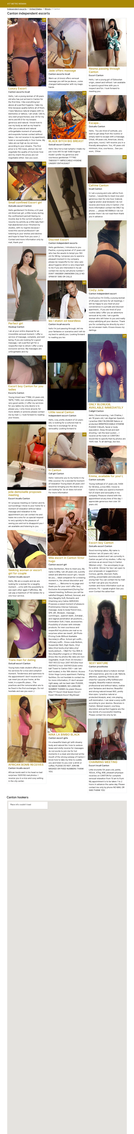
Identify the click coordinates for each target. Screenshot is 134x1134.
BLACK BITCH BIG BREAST (66, 141)
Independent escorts (17, 9)
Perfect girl (15, 323)
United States (35, 9)
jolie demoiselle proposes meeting (24, 493)
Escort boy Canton (101, 542)
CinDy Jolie (96, 290)
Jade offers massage (62, 70)
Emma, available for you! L (106, 476)
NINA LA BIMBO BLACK (64, 734)
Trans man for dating (22, 660)
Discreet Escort (59, 239)
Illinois (48, 9)
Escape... (95, 123)
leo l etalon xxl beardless (65, 320)
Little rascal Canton (61, 412)
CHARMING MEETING (103, 762)
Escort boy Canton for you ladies (25, 388)
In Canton (55, 470)
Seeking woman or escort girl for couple (25, 571)
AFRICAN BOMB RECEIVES (25, 764)
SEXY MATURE (98, 663)
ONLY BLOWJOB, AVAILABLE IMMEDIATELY (106, 406)
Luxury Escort (17, 88)
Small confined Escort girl (25, 202)
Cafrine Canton (98, 185)
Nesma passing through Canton (104, 70)
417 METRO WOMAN (16, 3)
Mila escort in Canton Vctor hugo (66, 559)
